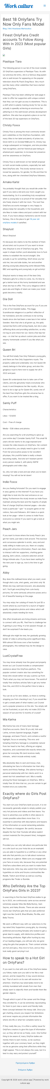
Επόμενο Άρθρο (25, 1070)
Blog (5, 28)
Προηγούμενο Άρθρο (25, 1063)
